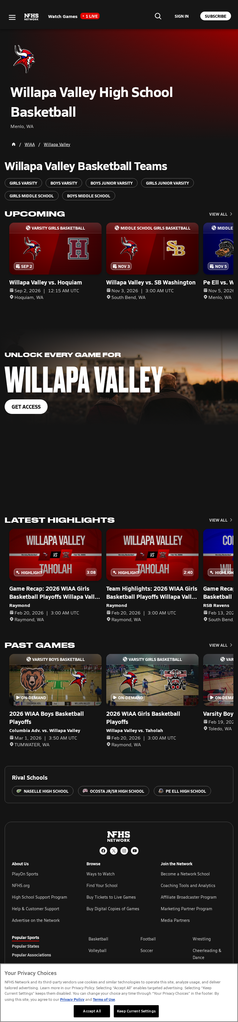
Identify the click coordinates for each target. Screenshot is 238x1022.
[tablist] (41, 946)
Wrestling (202, 939)
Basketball (98, 939)
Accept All (91, 1011)
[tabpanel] (157, 953)
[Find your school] (158, 16)
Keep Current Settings (136, 1011)
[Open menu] (12, 17)
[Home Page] (13, 144)
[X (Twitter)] (114, 851)
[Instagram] (124, 851)
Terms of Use (104, 999)
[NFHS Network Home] (31, 17)
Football (148, 939)
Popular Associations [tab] (31, 955)
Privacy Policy (72, 999)
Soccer (146, 950)
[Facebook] (103, 851)
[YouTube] (134, 851)
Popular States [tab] (25, 946)
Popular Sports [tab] (25, 937)
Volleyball (98, 950)
